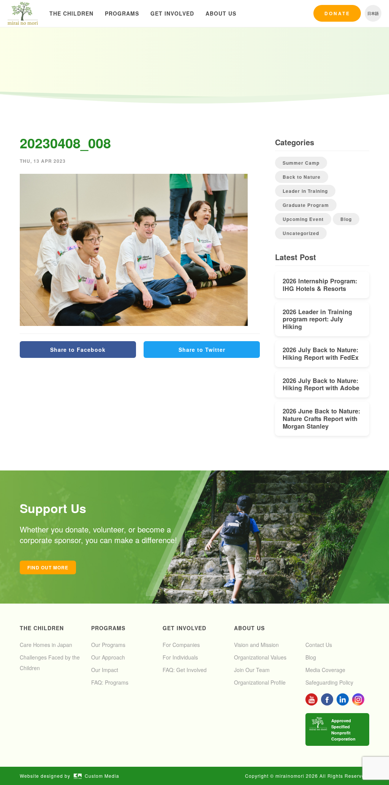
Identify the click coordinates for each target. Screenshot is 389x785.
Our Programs (108, 644)
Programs (122, 13)
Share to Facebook (78, 349)
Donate (337, 13)
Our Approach (108, 657)
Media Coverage (325, 670)
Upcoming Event (303, 219)
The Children (71, 13)
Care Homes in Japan (46, 644)
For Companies (181, 644)
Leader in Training (305, 191)
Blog (346, 219)
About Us (221, 13)
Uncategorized (301, 233)
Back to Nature (302, 176)
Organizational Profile (260, 682)
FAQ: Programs (109, 682)
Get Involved (172, 13)
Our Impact (104, 670)
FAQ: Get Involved (185, 670)
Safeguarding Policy (329, 682)
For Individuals (180, 657)
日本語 (373, 13)
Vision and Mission (256, 644)
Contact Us (318, 644)
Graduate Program (306, 205)
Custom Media (102, 775)
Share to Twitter (202, 349)
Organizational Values (260, 657)
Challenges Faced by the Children (50, 662)
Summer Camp (301, 162)
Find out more (47, 567)
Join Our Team (252, 670)
